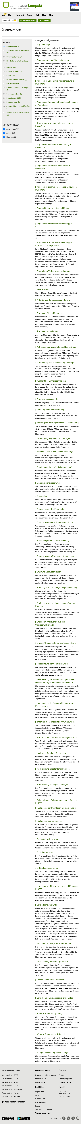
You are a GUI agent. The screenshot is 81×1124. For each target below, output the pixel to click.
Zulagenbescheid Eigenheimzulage (52, 1052)
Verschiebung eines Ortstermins (50, 980)
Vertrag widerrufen (42, 1113)
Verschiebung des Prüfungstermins (52, 961)
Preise (29, 15)
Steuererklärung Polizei (10, 1093)
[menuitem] (9, 20)
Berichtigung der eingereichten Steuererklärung (57, 423)
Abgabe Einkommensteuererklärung (52, 208)
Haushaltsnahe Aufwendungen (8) (17, 62)
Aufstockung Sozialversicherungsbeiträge (55, 362)
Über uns (62, 1070)
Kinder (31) (10, 75)
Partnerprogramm (65, 1079)
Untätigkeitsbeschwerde (47, 868)
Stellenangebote (65, 1082)
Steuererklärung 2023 (10, 1082)
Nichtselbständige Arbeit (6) (16, 79)
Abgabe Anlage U (44, 44)
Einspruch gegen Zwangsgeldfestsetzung (55, 556)
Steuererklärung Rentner (11, 1097)
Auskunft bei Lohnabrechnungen (51, 381)
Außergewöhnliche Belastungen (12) (18, 51)
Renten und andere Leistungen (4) (17, 89)
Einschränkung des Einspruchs (50, 509)
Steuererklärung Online (11, 1070)
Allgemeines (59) (13, 46)
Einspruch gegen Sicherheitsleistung (52, 540)
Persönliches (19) (12, 83)
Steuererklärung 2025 (10, 1075)
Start (10, 15)
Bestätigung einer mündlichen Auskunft (54, 467)
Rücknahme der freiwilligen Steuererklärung (56, 808)
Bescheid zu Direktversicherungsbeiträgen (55, 451)
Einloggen (45, 20)
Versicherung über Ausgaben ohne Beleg (54, 998)
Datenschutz (40, 1099)
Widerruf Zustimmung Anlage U (50, 1034)
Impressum (39, 1092)
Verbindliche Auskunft (46, 905)
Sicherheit (20, 15)
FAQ (37, 15)
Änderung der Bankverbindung (50, 409)
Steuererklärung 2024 (10, 1079)
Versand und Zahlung (43, 1109)
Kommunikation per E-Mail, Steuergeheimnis (56, 737)
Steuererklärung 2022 (10, 1086)
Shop (51, 15)
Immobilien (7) (11, 67)
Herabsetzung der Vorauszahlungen (52, 664)
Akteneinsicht (42, 289)
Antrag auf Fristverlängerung (49, 313)
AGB (37, 1095)
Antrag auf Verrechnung (47, 331)
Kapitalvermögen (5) (14, 71)
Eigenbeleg (41, 496)
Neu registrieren (28, 20)
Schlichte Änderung (45, 852)
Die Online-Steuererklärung (20, 9)
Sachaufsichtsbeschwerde (48, 839)
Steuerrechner (40, 1079)
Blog (44, 15)
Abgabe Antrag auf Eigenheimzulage (52, 60)
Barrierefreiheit (41, 1102)
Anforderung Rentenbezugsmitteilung (53, 300)
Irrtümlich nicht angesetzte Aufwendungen (55, 722)
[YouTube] (77, 1118)
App (3, 15)
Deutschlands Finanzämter (45, 1075)
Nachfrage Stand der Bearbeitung (51, 753)
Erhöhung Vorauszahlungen (48, 572)
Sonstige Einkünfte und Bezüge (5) (18, 107)
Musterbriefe (40, 1082)
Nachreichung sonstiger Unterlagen (52, 784)
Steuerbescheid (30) (13, 98)
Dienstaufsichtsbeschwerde (48, 483)
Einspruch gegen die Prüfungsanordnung (54, 522)
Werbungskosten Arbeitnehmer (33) (17, 114)
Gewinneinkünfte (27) (14, 57)
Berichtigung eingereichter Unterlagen (53, 438)
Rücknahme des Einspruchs (49, 821)
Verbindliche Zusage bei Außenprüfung (54, 943)
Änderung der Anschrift (46, 399)
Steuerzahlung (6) (13, 102)
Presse (61, 1075)
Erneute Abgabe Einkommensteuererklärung (56, 643)
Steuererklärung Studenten (12, 1089)
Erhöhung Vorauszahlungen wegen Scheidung (57, 587)
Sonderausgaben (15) (14, 94)
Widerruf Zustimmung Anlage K (50, 1013)
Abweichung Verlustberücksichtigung (53, 271)
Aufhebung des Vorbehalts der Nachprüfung (56, 347)
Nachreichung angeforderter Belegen (53, 769)
